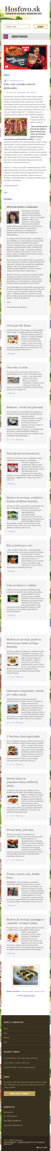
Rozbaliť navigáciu (19, 36)
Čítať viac (11, 353)
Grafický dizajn (9, 1142)
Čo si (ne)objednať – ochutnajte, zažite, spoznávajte (21, 1058)
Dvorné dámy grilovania (20, 830)
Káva (5, 1033)
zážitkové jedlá (29, 995)
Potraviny (33, 92)
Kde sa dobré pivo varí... (20, 545)
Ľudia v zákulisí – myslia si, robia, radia (16, 1063)
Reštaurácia (21, 92)
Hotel (5, 1028)
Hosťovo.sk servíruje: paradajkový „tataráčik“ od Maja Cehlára (25, 921)
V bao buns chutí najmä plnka (23, 736)
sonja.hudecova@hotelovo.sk (13, 1125)
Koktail (7, 75)
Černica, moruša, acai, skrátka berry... (23, 875)
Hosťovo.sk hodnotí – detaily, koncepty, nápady (19, 1067)
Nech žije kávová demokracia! (23, 453)
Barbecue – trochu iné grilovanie (25, 407)
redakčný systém (24, 1142)
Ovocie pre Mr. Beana (19, 325)
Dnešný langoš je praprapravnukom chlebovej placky (22, 781)
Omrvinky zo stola (17, 367)
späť (5, 192)
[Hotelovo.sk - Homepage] (23, 10)
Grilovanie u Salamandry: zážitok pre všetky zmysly (25, 692)
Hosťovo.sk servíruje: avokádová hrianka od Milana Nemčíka (24, 499)
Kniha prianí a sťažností (19, 1093)
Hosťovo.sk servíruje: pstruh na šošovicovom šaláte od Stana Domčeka (24, 643)
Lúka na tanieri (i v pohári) (22, 585)
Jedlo (28, 92)
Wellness (7, 1038)
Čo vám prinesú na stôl (15, 80)
